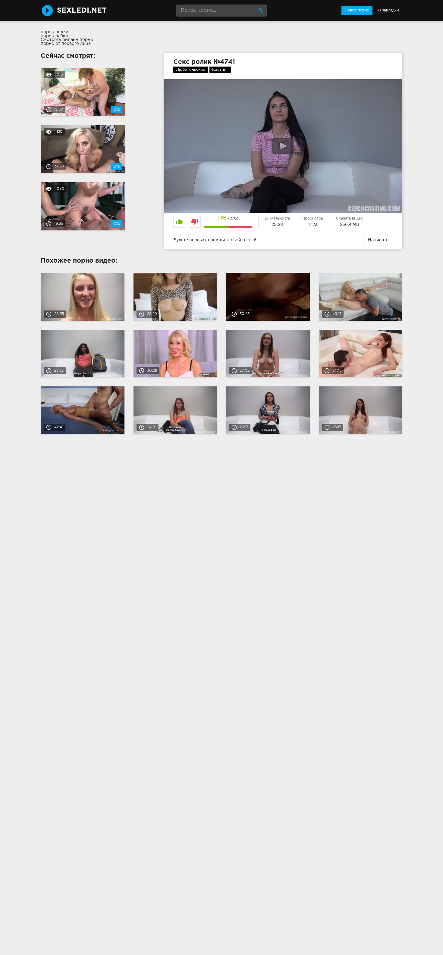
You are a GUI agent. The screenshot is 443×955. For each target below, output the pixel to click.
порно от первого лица (66, 43)
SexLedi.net (82, 10)
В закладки (388, 10)
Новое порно (357, 10)
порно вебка (54, 36)
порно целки (54, 32)
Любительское (190, 69)
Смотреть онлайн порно (67, 40)
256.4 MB (349, 224)
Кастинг (220, 69)
